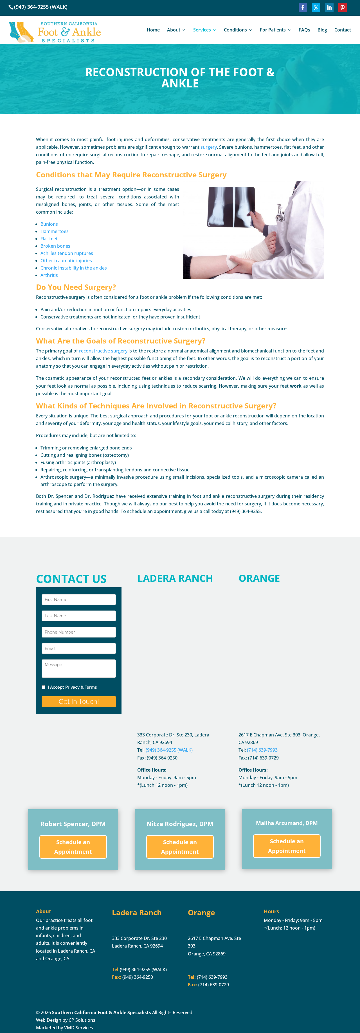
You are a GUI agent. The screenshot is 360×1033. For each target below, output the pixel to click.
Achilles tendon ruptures (66, 253)
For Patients (273, 30)
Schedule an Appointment (73, 846)
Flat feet (49, 239)
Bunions (49, 224)
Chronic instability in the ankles (73, 268)
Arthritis (49, 275)
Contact (342, 30)
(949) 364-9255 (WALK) (41, 6)
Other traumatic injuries (66, 260)
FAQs (304, 30)
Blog (322, 30)
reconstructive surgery (103, 351)
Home (153, 30)
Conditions (235, 30)
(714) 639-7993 (212, 977)
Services (202, 30)
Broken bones (55, 246)
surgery (209, 147)
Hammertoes (54, 231)
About (173, 30)
